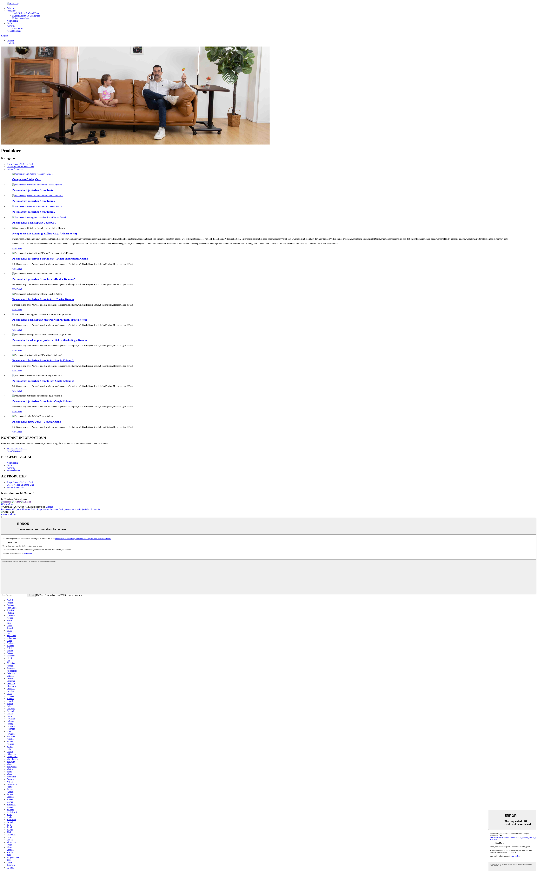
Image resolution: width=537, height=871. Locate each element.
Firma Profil (17, 28)
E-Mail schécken (8, 514)
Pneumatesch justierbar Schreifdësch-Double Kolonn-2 (43, 279)
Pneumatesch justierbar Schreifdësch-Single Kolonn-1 (43, 401)
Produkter (11, 11)
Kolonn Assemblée (20, 18)
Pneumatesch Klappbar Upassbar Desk (18, 509)
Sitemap (49, 507)
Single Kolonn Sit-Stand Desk (25, 13)
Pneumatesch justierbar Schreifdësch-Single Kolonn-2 (43, 380)
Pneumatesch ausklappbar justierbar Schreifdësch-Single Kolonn (49, 319)
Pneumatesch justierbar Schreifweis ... (34, 190)
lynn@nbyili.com (14, 451)
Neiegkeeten (12, 21)
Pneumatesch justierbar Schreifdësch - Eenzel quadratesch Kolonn (50, 258)
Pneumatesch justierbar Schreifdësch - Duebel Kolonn (43, 299)
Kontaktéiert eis (14, 31)
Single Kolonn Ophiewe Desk (50, 509)
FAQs (9, 23)
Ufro (14, 248)
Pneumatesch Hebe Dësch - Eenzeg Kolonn (36, 421)
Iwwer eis (11, 26)
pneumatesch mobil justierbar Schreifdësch (83, 509)
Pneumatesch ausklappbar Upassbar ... (34, 222)
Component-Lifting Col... (26, 179)
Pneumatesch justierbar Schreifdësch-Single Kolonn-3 (43, 360)
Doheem (10, 8)
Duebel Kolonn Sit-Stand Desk (26, 16)
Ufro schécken (7, 504)
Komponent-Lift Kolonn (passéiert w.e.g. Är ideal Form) (44, 233)
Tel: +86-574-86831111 (17, 448)
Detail (19, 248)
